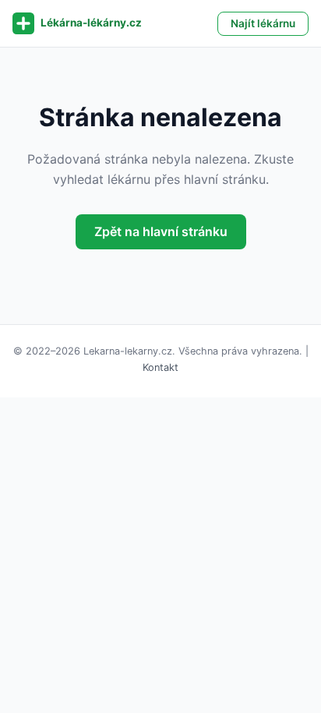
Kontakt (160, 367)
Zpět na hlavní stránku (161, 231)
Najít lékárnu (263, 23)
